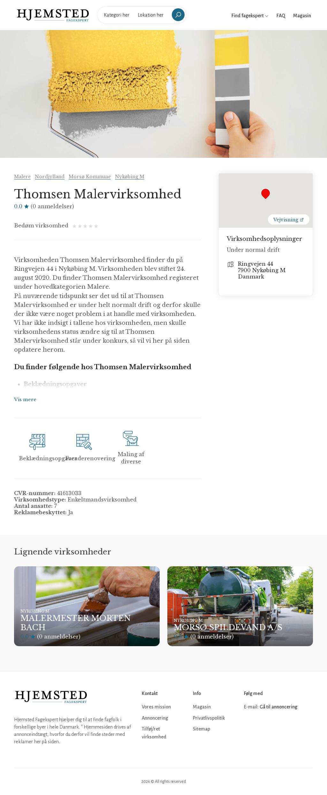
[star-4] (91, 225)
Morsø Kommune (90, 177)
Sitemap (201, 728)
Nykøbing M (129, 177)
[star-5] (96, 225)
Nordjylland (50, 177)
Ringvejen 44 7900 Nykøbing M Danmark (261, 270)
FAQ (281, 15)
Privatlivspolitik (209, 718)
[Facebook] (249, 726)
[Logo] (53, 14)
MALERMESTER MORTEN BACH (75, 623)
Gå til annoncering (278, 706)
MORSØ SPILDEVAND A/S (228, 627)
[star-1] (75, 225)
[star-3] (86, 225)
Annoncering (155, 718)
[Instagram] (264, 726)
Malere (22, 177)
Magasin (302, 15)
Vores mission (156, 706)
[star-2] (80, 225)
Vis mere (25, 399)
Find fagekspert (248, 15)
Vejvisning (286, 220)
